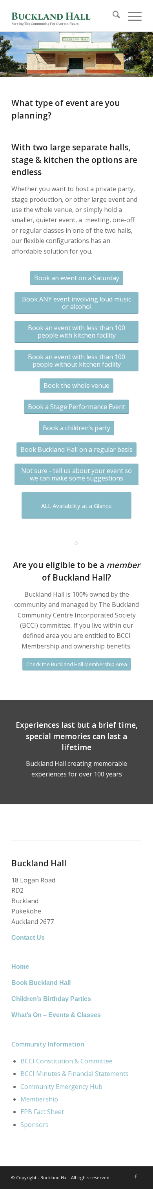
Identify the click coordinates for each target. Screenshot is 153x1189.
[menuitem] (112, 15)
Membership (39, 1099)
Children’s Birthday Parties (51, 998)
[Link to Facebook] (136, 1176)
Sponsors (34, 1124)
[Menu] (131, 15)
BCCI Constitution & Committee (66, 1061)
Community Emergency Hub (61, 1086)
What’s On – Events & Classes (56, 1015)
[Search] (112, 15)
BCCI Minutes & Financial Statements (74, 1073)
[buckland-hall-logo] (63, 15)
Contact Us (28, 937)
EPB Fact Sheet (42, 1111)
